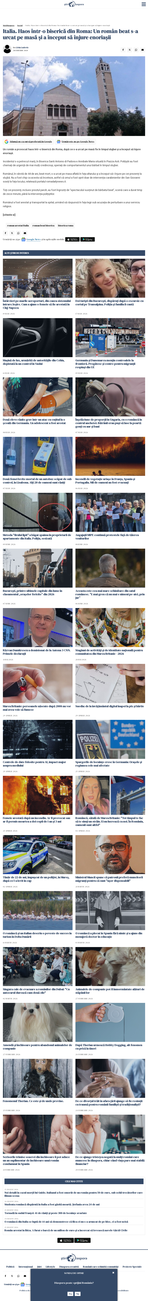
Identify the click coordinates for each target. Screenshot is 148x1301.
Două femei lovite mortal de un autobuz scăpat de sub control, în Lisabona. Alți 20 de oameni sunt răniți (37, 480)
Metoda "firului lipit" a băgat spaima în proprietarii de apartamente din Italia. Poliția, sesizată (37, 536)
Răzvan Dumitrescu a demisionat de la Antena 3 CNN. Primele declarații (36, 651)
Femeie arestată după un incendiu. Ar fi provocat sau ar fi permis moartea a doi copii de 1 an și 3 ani (36, 819)
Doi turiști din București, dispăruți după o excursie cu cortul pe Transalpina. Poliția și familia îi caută (109, 302)
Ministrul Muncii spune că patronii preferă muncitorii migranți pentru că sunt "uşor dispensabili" (109, 879)
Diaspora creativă (69, 1266)
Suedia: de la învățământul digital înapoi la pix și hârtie (109, 706)
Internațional (26, 1266)
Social (20, 25)
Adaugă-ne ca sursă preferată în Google (31, 141)
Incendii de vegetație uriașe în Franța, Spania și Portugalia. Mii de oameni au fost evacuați (105, 480)
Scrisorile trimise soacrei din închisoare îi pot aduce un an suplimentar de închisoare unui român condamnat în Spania (36, 1160)
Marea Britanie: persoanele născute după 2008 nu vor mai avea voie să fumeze (37, 707)
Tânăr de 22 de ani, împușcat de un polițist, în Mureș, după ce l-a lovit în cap (36, 879)
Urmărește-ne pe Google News (78, 141)
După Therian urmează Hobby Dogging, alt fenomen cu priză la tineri (108, 1046)
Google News (33, 239)
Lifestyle (50, 1266)
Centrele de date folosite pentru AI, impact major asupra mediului (34, 763)
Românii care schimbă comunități (100, 1266)
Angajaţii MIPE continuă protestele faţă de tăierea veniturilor (107, 536)
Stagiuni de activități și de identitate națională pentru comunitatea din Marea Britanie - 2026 (109, 651)
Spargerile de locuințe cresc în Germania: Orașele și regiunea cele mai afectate (108, 763)
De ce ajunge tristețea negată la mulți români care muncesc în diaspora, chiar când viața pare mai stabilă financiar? (110, 1160)
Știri (39, 1266)
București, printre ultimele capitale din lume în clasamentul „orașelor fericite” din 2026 (32, 592)
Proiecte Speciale (132, 1266)
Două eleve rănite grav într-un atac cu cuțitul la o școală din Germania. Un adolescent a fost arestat (34, 421)
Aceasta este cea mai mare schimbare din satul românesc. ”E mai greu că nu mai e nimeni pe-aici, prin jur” (110, 594)
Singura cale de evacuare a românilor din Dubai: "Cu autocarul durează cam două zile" (36, 990)
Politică (10, 1266)
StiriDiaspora (8, 25)
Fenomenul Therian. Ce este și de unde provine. (33, 1101)
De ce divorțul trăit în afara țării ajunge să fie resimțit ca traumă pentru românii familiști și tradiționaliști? (109, 1102)
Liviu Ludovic (22, 47)
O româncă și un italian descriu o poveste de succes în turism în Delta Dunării (37, 935)
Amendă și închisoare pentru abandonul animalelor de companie (37, 1046)
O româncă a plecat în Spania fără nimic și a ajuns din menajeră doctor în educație (108, 935)
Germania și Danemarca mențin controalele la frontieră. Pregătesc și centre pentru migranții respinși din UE (105, 364)
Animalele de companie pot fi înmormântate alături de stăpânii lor (110, 990)
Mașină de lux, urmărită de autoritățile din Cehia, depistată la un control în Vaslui (33, 362)
